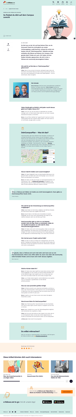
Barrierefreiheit (54, 411)
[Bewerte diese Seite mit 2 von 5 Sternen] (24, 348)
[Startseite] (3, 8)
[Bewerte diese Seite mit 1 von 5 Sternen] (22, 348)
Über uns (32, 411)
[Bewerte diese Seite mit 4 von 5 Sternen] (29, 348)
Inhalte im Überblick (24, 411)
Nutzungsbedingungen (44, 411)
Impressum (67, 411)
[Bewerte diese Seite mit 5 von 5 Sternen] (31, 348)
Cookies (37, 411)
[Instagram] (10, 412)
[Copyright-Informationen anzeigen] (74, 38)
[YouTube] (12, 412)
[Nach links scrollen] (67, 381)
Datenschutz (61, 411)
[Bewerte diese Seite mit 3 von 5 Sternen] (26, 348)
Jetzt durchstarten (67, 391)
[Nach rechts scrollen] (71, 381)
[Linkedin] (15, 412)
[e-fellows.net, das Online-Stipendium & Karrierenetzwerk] (9, 3)
